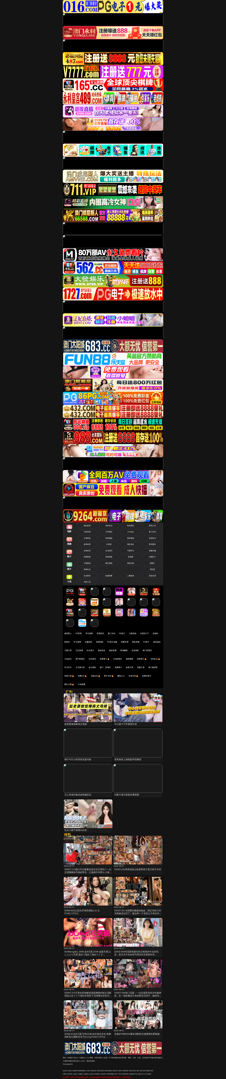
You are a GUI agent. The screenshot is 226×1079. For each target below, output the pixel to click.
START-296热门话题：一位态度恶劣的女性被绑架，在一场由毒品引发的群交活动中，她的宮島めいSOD (138, 995)
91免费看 (82, 684)
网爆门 (152, 563)
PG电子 (122, 633)
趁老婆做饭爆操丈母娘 (75, 723)
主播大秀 (68, 650)
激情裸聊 (129, 659)
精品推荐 (87, 525)
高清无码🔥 (133, 676)
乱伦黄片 (90, 650)
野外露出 (152, 544)
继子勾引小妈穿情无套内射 (77, 759)
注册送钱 (132, 633)
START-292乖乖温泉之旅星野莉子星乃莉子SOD (137, 869)
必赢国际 (88, 642)
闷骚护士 (152, 557)
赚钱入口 (121, 676)
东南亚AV (152, 538)
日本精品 (108, 531)
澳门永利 (111, 633)
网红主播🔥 (69, 684)
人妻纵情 (130, 576)
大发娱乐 (68, 659)
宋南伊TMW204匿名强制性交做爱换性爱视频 (137, 1033)
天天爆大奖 (80, 667)
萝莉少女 (152, 525)
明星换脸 (108, 557)
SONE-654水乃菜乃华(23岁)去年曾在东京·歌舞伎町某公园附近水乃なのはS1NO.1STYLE (87, 1035)
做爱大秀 (129, 667)
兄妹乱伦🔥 (95, 676)
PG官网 (79, 633)
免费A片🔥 (82, 676)
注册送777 (144, 633)
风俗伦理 (152, 576)
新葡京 (67, 642)
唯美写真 (130, 563)
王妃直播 (79, 650)
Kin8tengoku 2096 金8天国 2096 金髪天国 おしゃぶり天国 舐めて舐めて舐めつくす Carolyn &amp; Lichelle (87, 954)
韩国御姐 (108, 538)
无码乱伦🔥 (155, 659)
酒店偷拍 (157, 642)
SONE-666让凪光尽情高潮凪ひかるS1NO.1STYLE (82, 912)
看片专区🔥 (109, 676)
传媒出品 (87, 569)
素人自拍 (152, 531)
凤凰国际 (100, 642)
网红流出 (130, 544)
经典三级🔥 (69, 676)
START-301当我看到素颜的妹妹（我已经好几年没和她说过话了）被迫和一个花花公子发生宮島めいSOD (138, 913)
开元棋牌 (89, 633)
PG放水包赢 (112, 642)
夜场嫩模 (124, 650)
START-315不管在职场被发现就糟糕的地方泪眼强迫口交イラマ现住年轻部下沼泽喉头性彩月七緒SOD (88, 995)
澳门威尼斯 (153, 667)
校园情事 (108, 576)
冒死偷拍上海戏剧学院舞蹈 (127, 759)
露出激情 (108, 563)
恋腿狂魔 (152, 550)
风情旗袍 (87, 557)
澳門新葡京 (80, 659)
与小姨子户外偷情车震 (125, 723)
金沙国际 (92, 667)
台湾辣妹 (87, 538)
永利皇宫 (92, 659)
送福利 (155, 633)
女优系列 (108, 550)
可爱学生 (130, 550)
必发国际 (135, 650)
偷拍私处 (101, 650)
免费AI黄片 (146, 676)
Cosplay (131, 531)
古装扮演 (87, 550)
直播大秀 (141, 667)
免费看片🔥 (104, 659)
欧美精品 (130, 525)
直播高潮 (124, 642)
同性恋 (152, 569)
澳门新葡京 (147, 650)
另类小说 (87, 582)
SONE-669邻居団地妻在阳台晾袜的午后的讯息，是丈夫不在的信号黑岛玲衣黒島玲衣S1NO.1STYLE (136, 954)
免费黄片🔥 (142, 659)
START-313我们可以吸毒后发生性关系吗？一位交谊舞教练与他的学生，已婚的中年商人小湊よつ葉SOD (88, 872)
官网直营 (100, 633)
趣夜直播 (113, 650)
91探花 (109, 544)
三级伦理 (87, 531)
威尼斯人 (68, 633)
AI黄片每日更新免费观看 (126, 794)
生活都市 (87, 576)
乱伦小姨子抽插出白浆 (75, 830)
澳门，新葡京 (105, 667)
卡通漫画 (87, 563)
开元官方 (68, 667)
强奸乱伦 (108, 525)
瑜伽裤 (130, 557)
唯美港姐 (130, 538)
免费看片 (118, 667)
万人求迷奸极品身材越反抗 (77, 794)
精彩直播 (136, 642)
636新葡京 (117, 659)
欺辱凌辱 (87, 544)
